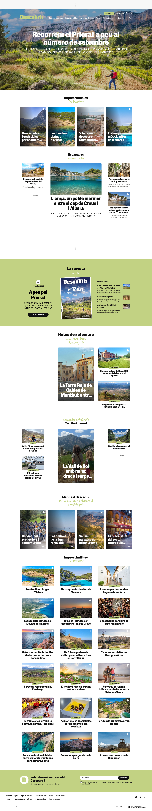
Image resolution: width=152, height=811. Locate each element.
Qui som (8, 799)
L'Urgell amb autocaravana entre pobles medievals (33, 475)
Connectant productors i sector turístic (32, 540)
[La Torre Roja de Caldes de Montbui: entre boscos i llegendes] (76, 374)
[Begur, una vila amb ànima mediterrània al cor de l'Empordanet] (119, 199)
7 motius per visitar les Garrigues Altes (114, 654)
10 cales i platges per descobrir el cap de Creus (76, 622)
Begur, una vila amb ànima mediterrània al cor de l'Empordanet (119, 210)
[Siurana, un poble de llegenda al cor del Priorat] (33, 170)
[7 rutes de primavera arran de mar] (114, 708)
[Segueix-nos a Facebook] (129, 13)
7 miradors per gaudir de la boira (76, 757)
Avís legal (29, 799)
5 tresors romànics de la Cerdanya (38, 688)
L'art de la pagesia (105, 297)
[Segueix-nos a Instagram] (126, 13)
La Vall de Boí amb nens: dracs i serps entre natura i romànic (76, 476)
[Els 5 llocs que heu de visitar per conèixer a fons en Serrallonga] (76, 639)
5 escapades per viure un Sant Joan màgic (114, 622)
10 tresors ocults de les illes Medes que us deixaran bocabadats (37, 655)
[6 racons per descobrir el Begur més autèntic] (114, 576)
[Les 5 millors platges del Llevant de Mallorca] (38, 608)
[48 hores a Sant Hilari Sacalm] (126, 306)
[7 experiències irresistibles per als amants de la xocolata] (76, 708)
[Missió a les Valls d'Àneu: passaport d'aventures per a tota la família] (33, 436)
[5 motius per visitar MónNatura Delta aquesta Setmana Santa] (114, 673)
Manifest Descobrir (76, 497)
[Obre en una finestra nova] (137, 807)
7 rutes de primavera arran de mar (114, 722)
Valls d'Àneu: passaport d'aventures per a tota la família (33, 448)
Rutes (98, 18)
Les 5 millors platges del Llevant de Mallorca (38, 622)
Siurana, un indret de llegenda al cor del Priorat (33, 181)
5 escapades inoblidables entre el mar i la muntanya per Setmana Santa (38, 758)
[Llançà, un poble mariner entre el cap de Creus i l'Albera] (76, 179)
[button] (72, 83)
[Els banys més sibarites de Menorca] (119, 126)
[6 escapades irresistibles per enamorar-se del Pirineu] (33, 126)
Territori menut (108, 18)
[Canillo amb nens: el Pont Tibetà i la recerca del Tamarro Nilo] (119, 436)
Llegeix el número (38, 315)
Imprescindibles (71, 18)
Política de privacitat (19, 799)
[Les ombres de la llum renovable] (61, 529)
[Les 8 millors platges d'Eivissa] (61, 126)
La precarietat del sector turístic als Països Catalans (117, 543)
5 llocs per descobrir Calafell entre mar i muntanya (88, 140)
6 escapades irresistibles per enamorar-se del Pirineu (32, 138)
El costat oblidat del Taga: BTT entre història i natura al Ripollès (114, 373)
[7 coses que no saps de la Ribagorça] (114, 742)
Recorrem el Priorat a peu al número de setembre (76, 39)
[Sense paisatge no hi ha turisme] (90, 529)
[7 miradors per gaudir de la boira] (76, 742)
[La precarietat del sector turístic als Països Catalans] (119, 529)
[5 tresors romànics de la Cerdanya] (38, 673)
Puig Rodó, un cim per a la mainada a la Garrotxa (114, 406)
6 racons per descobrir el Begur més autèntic (114, 591)
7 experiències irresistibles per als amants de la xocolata (76, 724)
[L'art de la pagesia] (126, 297)
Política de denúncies (54, 799)
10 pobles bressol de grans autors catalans (76, 688)
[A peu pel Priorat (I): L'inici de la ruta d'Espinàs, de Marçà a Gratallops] (126, 286)
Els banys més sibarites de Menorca (117, 137)
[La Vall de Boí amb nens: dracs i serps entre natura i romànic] (76, 456)
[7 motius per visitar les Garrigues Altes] (114, 639)
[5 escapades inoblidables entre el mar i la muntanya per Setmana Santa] (38, 742)
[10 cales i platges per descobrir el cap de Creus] (76, 608)
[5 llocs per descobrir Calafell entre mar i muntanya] (90, 126)
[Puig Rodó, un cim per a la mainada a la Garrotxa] (114, 391)
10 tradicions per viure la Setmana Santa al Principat (37, 722)
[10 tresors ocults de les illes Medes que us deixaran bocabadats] (38, 639)
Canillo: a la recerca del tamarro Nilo (119, 447)
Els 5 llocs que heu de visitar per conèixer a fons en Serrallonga (76, 655)
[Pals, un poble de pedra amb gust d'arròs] (119, 170)
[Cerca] (130, 18)
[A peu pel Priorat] (76, 298)
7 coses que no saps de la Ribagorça (114, 757)
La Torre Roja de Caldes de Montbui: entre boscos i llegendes (76, 395)
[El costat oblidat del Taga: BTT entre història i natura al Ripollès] (114, 357)
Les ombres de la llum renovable (58, 540)
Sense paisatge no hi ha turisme (88, 540)
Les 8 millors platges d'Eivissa (59, 137)
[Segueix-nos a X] (131, 13)
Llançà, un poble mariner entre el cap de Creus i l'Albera (76, 203)
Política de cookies (40, 799)
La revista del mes (87, 18)
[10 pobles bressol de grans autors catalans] (76, 673)
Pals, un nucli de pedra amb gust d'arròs (119, 180)
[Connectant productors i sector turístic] (33, 529)
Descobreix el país (56, 18)
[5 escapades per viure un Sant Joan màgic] (114, 608)
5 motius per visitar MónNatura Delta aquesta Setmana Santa (114, 689)
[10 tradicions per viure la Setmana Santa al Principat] (38, 708)
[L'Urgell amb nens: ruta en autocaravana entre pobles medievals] (33, 463)
